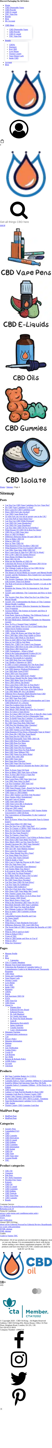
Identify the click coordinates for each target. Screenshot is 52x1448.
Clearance (9, 1173)
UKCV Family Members (15, 962)
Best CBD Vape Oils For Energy (18, 763)
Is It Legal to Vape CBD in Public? (19, 871)
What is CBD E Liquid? (14, 777)
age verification (6, 1220)
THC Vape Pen (11, 14)
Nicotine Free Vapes (13, 1180)
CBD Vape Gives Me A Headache (18, 804)
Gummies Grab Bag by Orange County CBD (23, 1094)
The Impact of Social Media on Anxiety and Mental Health (28, 572)
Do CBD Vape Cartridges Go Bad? (19, 507)
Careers (8, 1045)
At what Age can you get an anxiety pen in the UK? (25, 516)
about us (3, 1224)
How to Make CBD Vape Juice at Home (21, 772)
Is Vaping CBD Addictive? (16, 887)
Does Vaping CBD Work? (15, 898)
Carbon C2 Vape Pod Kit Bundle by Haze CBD (24, 1092)
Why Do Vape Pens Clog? (15, 864)
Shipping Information (13, 1041)
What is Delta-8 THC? (14, 934)
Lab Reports (10, 1054)
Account (8, 62)
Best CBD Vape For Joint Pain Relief (20, 907)
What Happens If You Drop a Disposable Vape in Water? (27, 732)
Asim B (13, 1021)
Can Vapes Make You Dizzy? (17, 855)
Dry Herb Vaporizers (13, 1178)
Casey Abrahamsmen (18, 1030)
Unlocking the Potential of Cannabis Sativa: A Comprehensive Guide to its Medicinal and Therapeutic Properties (27, 969)
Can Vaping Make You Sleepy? (17, 869)
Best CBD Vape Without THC (17, 752)
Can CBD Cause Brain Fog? (16, 514)
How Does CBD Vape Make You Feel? (21, 840)
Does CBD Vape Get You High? (18, 846)
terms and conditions (19, 1213)
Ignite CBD (13, 58)
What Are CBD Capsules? (15, 786)
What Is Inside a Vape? (14, 860)
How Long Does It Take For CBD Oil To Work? (24, 552)
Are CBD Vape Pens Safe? (16, 698)
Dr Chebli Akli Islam (18, 1016)
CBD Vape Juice (11, 1156)
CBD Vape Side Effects (14, 801)
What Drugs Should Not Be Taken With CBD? (24, 678)
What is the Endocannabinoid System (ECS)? (23, 653)
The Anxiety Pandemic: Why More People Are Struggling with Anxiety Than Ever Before (28, 580)
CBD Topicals (11, 1193)
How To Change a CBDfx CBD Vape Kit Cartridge (26, 828)
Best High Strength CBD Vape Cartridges (21, 905)
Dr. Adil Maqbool (17, 1014)
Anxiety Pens (10, 1129)
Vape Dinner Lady (16, 56)
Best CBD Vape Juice (13, 759)
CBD (7, 1133)
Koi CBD (13, 49)
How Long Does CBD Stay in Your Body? (22, 685)
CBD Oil (8, 1151)
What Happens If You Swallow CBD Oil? (22, 546)
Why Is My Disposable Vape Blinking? (20, 867)
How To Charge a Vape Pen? (16, 835)
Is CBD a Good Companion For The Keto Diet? (24, 665)
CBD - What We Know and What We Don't (22, 633)
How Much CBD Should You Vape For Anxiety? (24, 709)
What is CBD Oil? (12, 541)
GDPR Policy (10, 1061)
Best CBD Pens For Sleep (15, 743)
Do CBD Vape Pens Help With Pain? (20, 723)
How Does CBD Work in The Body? (20, 638)
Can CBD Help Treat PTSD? (17, 671)
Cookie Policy (10, 1050)
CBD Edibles (10, 1142)
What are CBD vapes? (14, 808)
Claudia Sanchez (16, 1028)
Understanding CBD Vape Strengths (19, 790)
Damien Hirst (15, 1007)
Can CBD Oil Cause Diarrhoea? (18, 525)
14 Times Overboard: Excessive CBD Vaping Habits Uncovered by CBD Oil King (26, 811)
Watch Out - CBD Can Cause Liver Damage (23, 644)
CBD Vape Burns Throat (15, 806)
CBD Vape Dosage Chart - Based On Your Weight (25, 788)
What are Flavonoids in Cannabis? (18, 658)
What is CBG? (11, 941)
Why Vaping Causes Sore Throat (18, 893)
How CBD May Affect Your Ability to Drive (23, 635)
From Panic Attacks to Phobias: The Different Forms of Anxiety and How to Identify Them (27, 616)
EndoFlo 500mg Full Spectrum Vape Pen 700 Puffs (25, 1083)
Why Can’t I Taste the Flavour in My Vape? (22, 862)
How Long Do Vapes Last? (16, 851)
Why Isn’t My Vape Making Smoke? (19, 849)
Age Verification (11, 1048)
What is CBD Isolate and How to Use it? (21, 938)
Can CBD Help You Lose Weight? (19, 660)
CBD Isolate (10, 1149)
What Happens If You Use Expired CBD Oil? (23, 548)
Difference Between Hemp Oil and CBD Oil (23, 537)
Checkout (9, 1066)
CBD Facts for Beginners (15, 631)
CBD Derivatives (12, 1138)
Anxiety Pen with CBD (14, 757)
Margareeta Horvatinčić (19, 1023)
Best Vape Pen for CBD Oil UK (18, 736)
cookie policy (33, 1213)
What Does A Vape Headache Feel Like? (21, 923)
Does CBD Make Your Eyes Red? (18, 680)
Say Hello (9, 1057)
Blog (7, 19)
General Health (11, 1158)
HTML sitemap (6, 1229)
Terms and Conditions (14, 976)
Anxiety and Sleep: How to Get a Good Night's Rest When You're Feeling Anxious (26, 627)
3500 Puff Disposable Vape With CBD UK (22, 739)
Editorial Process (16, 1012)
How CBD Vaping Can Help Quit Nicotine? (23, 795)
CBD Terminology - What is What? (19, 651)
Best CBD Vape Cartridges (16, 745)
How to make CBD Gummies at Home (20, 911)
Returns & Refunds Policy (15, 1059)
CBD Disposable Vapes (14, 7)
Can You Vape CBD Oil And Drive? (19, 882)
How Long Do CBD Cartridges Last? (20, 510)
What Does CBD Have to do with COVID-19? (24, 647)
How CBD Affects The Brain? (17, 682)
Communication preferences (16, 1034)
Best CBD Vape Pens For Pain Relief (20, 750)
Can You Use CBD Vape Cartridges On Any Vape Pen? (27, 505)
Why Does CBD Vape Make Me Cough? (21, 891)
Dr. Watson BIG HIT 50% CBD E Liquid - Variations (26, 1099)
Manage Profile (11, 953)
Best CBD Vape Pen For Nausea (18, 748)
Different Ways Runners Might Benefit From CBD (25, 694)
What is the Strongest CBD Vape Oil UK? (22, 902)
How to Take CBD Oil (14, 543)
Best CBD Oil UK (12, 559)
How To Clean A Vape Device (17, 712)
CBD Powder (10, 10)
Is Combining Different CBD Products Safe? (23, 667)
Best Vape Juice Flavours (15, 761)
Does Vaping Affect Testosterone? (18, 797)
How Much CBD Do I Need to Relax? (20, 656)
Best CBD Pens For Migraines (17, 741)
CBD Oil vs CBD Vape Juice (17, 532)
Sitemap (9, 487)
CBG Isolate (10, 1103)
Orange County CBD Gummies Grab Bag (22, 1105)
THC (7, 1160)
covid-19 (10, 1209)
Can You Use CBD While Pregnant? (19, 521)
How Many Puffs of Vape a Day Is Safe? (21, 876)
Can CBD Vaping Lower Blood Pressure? (22, 730)
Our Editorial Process (15, 1224)
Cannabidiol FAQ (12, 1131)
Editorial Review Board (19, 1010)
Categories (14, 960)
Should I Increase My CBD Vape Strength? (22, 844)
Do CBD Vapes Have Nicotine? (18, 880)
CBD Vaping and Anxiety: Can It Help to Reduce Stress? (28, 837)
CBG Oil (8, 1171)
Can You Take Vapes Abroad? (17, 858)
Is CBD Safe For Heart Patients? (18, 873)
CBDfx (12, 45)
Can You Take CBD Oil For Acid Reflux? (22, 528)
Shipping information (26, 1206)
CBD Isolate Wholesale (14, 1090)
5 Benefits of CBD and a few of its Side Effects (24, 689)
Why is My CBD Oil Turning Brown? (20, 555)
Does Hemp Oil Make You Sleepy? (19, 557)
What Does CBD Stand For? (16, 649)
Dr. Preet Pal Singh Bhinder (21, 1019)
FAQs (7, 998)
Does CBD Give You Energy (16, 673)
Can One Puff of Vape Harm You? (18, 519)
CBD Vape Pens (11, 1195)
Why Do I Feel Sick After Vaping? (19, 889)
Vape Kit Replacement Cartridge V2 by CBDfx (24, 1101)
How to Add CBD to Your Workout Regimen (23, 640)
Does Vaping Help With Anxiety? (18, 707)
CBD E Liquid (11, 12)
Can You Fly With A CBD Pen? (17, 727)
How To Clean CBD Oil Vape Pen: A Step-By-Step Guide (28, 714)
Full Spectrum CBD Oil (14, 996)
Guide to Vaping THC (9, 1236)
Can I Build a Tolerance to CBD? (18, 662)
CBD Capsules (11, 1136)
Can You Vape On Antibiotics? (17, 884)
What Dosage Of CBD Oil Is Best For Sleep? (23, 530)
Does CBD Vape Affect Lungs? (17, 878)
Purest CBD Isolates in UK (16, 1078)
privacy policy (5, 1213)
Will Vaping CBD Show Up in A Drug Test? (23, 896)
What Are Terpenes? (13, 943)
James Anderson (16, 1025)
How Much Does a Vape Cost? (17, 900)
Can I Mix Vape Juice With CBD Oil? (20, 550)
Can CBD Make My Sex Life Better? (20, 691)
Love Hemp (14, 51)
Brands (8, 16)
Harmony (13, 47)
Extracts (8, 1182)
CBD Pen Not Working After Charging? (21, 725)
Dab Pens (9, 1175)
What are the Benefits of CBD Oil (18, 561)
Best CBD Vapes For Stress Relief (18, 754)
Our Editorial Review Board (35, 1224)
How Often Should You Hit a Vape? (19, 853)
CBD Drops (10, 1003)
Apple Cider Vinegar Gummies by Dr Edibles (23, 1096)
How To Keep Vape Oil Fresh (17, 770)
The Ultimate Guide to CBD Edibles (19, 909)
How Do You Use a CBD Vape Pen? (20, 826)
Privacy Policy (11, 1039)
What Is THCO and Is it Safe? (17, 932)
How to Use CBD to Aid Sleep (17, 642)
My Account (10, 21)
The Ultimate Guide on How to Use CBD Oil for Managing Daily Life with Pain (24, 569)
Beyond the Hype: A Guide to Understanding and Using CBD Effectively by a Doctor (27, 701)
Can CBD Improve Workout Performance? (22, 669)
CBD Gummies (11, 1144)
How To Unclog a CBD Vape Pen (18, 721)
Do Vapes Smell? (12, 918)
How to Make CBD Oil (14, 539)
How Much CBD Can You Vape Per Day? (22, 842)
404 (6, 956)
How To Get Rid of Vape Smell (17, 831)
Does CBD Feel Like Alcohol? (17, 512)
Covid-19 (9, 1052)
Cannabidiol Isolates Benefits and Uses (20, 916)
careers (14, 1227)
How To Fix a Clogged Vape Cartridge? (21, 624)
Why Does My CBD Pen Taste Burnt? (20, 734)
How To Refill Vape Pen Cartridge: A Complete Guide (27, 718)
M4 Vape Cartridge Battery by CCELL (20, 1076)
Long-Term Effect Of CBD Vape (18, 824)
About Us (9, 1005)
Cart (6, 1036)
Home (7, 5)
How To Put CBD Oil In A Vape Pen (20, 775)
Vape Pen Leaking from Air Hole (18, 705)
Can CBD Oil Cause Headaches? (18, 523)
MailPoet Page (11, 1116)
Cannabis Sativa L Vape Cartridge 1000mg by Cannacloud (28, 1081)
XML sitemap (5, 1231)
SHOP (2, 225)
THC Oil (8, 914)
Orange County (15, 54)
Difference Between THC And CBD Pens (22, 925)
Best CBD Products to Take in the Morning (22, 687)
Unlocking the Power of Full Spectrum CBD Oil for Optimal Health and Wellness (26, 565)
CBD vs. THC (11, 920)
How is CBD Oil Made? (15, 534)
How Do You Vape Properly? (17, 833)
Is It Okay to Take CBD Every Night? (20, 676)
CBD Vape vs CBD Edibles (16, 792)
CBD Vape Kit (11, 1001)
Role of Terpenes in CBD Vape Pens (19, 696)
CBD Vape (9, 1153)
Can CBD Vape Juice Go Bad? (17, 781)
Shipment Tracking (12, 1032)
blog (18, 1227)
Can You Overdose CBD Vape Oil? (19, 783)
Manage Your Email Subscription (18, 965)
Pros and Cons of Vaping (15, 799)
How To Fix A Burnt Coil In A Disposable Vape (24, 716)
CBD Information (12, 1147)
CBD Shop (9, 25)
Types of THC (11, 936)
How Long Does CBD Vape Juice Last (20, 779)
